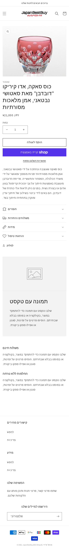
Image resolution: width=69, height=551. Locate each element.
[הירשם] (58, 516)
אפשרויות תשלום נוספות (34, 160)
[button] (4, 13)
